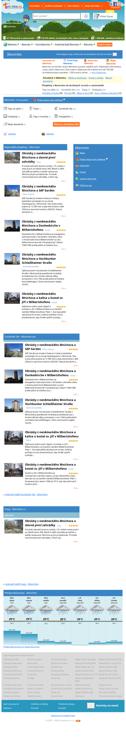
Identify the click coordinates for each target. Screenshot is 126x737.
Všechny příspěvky (64, 124)
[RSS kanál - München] (78, 720)
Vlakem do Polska (11, 696)
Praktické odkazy (66, 704)
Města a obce (83, 93)
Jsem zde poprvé (11, 704)
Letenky (12, 133)
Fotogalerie (64, 116)
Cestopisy (97, 89)
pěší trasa (9, 515)
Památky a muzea (50, 93)
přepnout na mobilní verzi (63, 715)
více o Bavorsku (99, 72)
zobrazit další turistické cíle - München (26, 494)
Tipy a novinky (40, 116)
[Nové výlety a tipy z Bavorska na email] (115, 54)
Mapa (82, 153)
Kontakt (62, 708)
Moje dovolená (15, 124)
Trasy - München (13, 509)
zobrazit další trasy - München (22, 584)
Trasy (84, 89)
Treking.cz (79, 696)
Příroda (67, 93)
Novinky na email (107, 705)
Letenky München (88, 178)
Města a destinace (77, 77)
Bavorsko (14, 54)
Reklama (7, 708)
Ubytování (84, 165)
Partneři (35, 708)
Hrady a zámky (95, 77)
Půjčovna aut (86, 185)
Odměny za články (39, 704)
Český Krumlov (34, 696)
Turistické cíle (68, 89)
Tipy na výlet (48, 89)
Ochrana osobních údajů (110, 696)
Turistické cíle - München (18, 336)
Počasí (83, 172)
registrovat (115, 7)
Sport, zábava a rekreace (106, 93)
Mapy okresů (43, 22)
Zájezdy (50, 133)
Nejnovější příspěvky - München (22, 147)
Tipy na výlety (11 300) (62, 22)
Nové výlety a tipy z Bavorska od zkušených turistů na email (84, 54)
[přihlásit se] (115, 4)
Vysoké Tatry (57, 696)
